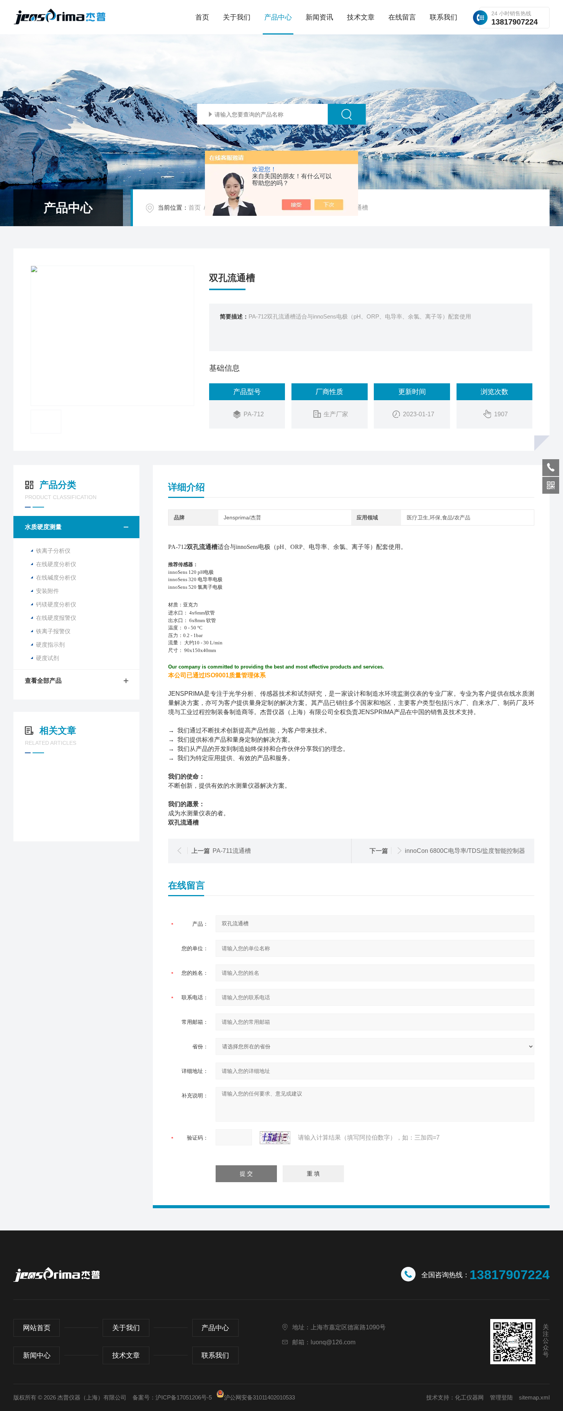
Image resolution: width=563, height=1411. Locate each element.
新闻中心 (37, 1355)
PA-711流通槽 (232, 851)
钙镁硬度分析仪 (56, 604)
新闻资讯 (319, 17)
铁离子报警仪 (53, 631)
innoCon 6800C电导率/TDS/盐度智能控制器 (465, 851)
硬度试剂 (47, 658)
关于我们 (236, 17)
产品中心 (278, 17)
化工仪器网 (469, 1397)
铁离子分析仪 (53, 550)
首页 (202, 17)
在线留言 (402, 17)
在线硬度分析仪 (56, 564)
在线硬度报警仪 (56, 617)
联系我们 (443, 17)
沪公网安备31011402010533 (259, 1397)
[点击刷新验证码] (275, 1137)
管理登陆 (501, 1397)
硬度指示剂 (50, 644)
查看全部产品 (43, 680)
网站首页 (37, 1328)
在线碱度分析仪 (56, 577)
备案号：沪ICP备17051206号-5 (172, 1397)
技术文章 (361, 17)
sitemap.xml (534, 1397)
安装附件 (47, 591)
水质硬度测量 (43, 527)
